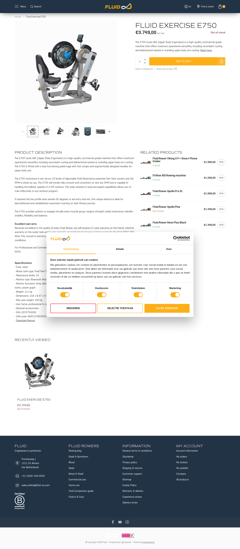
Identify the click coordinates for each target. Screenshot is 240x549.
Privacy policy (129, 462)
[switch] (101, 294)
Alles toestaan (167, 308)
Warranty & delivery (132, 490)
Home (18, 16)
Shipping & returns (132, 468)
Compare (181, 473)
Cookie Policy (129, 485)
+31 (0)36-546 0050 (33, 475)
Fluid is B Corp (76, 496)
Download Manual (25, 320)
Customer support (132, 473)
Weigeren (73, 308)
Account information (187, 450)
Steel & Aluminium (78, 456)
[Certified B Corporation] (19, 500)
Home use (74, 485)
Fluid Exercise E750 (36, 16)
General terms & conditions (137, 450)
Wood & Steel (76, 473)
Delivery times (130, 502)
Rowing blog (75, 450)
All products (182, 479)
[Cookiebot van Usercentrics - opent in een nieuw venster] (175, 238)
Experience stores (132, 496)
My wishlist (182, 468)
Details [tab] (120, 249)
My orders (181, 456)
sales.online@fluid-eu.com (36, 485)
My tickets (182, 462)
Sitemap (126, 479)
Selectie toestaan (120, 308)
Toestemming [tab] (71, 249)
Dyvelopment (149, 542)
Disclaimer (128, 456)
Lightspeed (125, 542)
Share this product (165, 68)
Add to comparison (144, 68)
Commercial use (77, 479)
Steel (71, 468)
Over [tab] (169, 249)
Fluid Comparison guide (81, 490)
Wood (72, 462)
